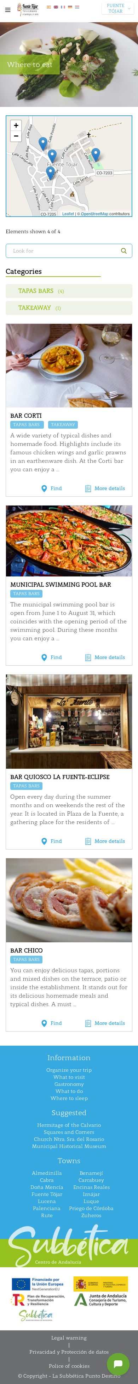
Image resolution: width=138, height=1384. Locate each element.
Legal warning (69, 1338)
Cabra (47, 1180)
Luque (91, 1201)
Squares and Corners (69, 1132)
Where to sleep (69, 1098)
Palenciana (47, 1208)
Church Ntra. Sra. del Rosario (69, 1139)
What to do (69, 1091)
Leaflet (68, 213)
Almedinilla (47, 1173)
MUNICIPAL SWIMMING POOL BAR (60, 584)
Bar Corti (26, 415)
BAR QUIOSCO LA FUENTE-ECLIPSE (59, 777)
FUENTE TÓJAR (115, 8)
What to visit (69, 1077)
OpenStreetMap (94, 213)
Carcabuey (91, 1180)
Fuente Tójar (46, 1194)
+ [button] (16, 125)
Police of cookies (69, 1366)
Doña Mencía (46, 1187)
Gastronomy (69, 1084)
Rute (47, 1216)
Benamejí (91, 1173)
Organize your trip (69, 1070)
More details (109, 488)
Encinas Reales (91, 1187)
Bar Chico (26, 950)
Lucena (47, 1201)
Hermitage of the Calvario (69, 1125)
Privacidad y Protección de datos (69, 1352)
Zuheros (91, 1216)
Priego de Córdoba (91, 1208)
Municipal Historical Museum (69, 1146)
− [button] (16, 136)
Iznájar (91, 1194)
